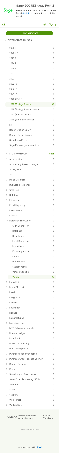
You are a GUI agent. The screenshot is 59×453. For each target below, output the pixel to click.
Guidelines (27, 13)
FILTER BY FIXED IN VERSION (20, 40)
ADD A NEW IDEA (30, 33)
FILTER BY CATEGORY (18, 154)
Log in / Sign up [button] (49, 24)
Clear (51, 154)
